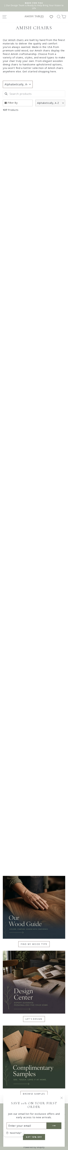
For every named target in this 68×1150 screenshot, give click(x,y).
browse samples (34, 1093)
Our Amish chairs (14, 40)
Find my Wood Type (34, 944)
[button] (50, 103)
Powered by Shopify (34, 1147)
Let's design (34, 1019)
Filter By (13, 102)
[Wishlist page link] (53, 16)
